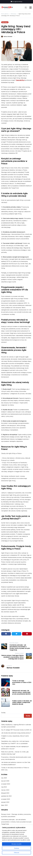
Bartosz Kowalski (8, 36)
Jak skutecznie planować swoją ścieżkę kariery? (16, 733)
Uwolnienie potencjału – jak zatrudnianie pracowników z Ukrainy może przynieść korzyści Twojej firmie (16, 822)
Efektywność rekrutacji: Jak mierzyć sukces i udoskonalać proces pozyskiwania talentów (21, 692)
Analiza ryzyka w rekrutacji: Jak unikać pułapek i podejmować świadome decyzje (22, 702)
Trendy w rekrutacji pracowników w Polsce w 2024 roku (21, 682)
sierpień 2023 (5, 802)
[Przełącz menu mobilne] (30, 7)
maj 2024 (4, 787)
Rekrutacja (5, 22)
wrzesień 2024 (5, 784)
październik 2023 (6, 796)
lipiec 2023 (4, 805)
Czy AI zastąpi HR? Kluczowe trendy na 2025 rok (16, 730)
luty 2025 (4, 778)
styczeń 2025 (5, 781)
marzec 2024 (5, 790)
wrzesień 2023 (5, 799)
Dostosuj (16, 848)
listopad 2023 (5, 793)
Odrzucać (16, 852)
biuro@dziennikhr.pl (17, 1)
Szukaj (3, 712)
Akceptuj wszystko (16, 844)
